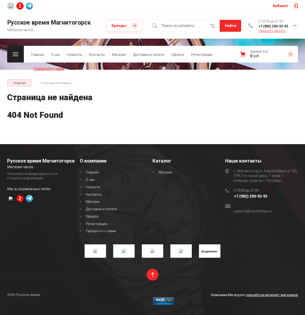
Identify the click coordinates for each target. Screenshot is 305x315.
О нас (55, 54)
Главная (37, 54)
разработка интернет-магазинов (272, 295)
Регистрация (201, 54)
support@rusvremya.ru (253, 211)
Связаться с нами (48, 69)
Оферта (177, 54)
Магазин (119, 54)
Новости (74, 54)
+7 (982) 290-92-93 (273, 26)
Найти (230, 25)
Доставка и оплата (148, 54)
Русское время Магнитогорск (49, 22)
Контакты (97, 54)
